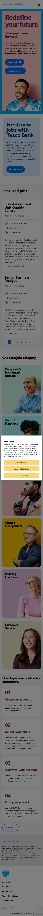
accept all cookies (21, 475)
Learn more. (19, 456)
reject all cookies (21, 469)
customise (21, 462)
